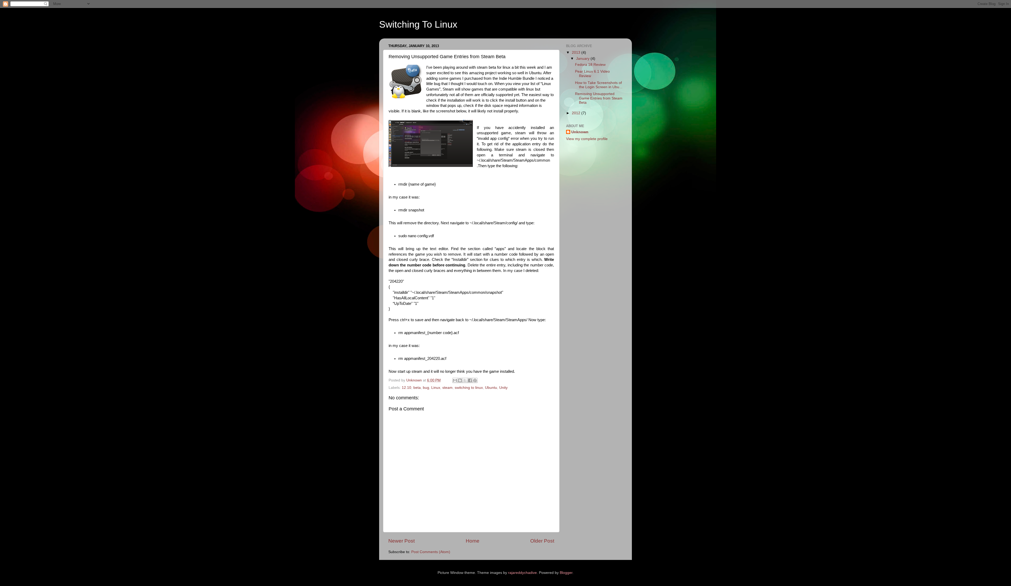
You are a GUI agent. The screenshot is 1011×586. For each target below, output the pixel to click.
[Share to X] (465, 380)
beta (417, 388)
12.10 (406, 388)
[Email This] (455, 380)
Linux (435, 388)
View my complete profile (587, 139)
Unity (503, 388)
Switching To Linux (418, 24)
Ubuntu (491, 388)
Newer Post (401, 541)
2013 (576, 52)
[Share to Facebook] (470, 380)
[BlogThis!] (460, 380)
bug (426, 388)
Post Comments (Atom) (430, 552)
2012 (576, 113)
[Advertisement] (592, 183)
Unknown (579, 132)
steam (447, 388)
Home (472, 541)
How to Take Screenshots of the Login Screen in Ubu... (598, 85)
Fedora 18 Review (590, 65)
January (583, 59)
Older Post (542, 541)
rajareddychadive (522, 573)
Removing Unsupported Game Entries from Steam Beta (598, 98)
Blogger (566, 573)
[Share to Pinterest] (475, 380)
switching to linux (469, 388)
